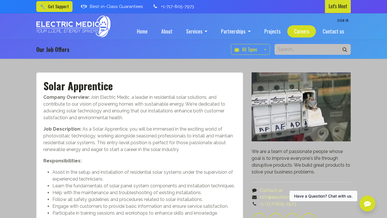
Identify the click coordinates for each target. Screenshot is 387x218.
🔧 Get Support (54, 6)
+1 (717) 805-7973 (278, 204)
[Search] (345, 49)
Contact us (271, 190)
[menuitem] (142, 31)
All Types (249, 49)
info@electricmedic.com (285, 197)
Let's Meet (338, 6)
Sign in (342, 20)
